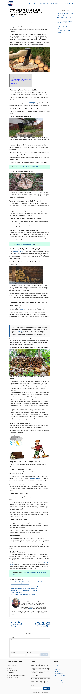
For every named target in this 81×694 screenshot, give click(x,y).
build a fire (21, 309)
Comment (11, 637)
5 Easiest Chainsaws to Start (18, 592)
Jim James (12, 16)
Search (32, 685)
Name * (13, 652)
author (30, 608)
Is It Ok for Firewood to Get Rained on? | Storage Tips (24, 588)
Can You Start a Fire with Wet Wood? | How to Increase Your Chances (28, 581)
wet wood (19, 331)
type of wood (32, 102)
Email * (29, 652)
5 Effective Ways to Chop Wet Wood (25, 244)
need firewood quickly (18, 251)
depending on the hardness (35, 478)
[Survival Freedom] (16, 3)
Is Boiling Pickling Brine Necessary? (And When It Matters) (63, 30)
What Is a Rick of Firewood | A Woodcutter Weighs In (24, 594)
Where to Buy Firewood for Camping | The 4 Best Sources (25, 590)
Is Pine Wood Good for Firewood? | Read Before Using (29, 166)
